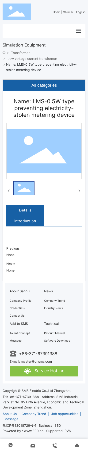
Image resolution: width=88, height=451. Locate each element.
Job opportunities (64, 414)
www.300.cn (33, 431)
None (10, 255)
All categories (44, 85)
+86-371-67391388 (38, 353)
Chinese (68, 12)
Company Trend (34, 414)
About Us (10, 414)
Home (57, 12)
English (80, 12)
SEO (57, 425)
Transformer (20, 53)
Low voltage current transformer (32, 59)
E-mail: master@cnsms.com (31, 361)
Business (45, 425)
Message (11, 419)
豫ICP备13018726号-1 (19, 425)
